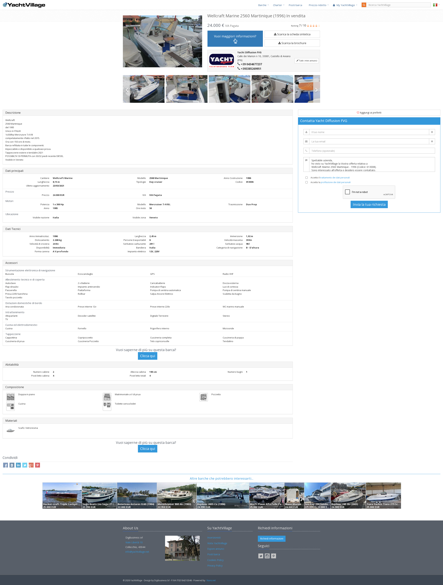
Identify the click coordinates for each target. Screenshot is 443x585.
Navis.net (211, 580)
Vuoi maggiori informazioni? (235, 36)
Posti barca (295, 5)
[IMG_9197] (273, 89)
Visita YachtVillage (217, 543)
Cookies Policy (215, 560)
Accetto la (331, 182)
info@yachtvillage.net (137, 551)
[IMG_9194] (230, 89)
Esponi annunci (215, 548)
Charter (277, 5)
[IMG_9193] (187, 89)
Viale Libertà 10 (134, 542)
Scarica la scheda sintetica (293, 34)
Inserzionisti (214, 537)
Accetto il (330, 177)
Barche (262, 5)
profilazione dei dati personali (336, 182)
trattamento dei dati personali (335, 177)
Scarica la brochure (293, 43)
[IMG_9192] (144, 89)
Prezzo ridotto (317, 5)
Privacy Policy (215, 565)
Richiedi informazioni (271, 538)
